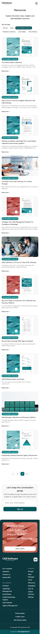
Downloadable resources (23, 28)
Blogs (12, 28)
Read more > (6, 71)
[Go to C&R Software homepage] (7, 3)
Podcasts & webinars (9, 32)
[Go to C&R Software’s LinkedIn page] (35, 559)
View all (5, 28)
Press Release (33, 32)
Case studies (22, 32)
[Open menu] (36, 3)
